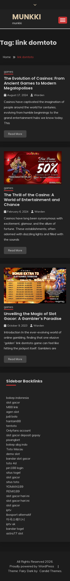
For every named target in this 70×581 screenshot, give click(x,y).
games (8, 71)
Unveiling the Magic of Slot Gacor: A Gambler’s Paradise (32, 316)
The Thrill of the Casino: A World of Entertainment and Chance (32, 199)
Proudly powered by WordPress (32, 566)
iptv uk (10, 524)
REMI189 (13, 491)
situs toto (12, 482)
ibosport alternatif (18, 515)
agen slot (12, 412)
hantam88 (13, 421)
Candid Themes (50, 571)
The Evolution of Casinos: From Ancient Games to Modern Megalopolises (34, 83)
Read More (15, 134)
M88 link (12, 407)
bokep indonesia (17, 398)
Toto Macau (14, 449)
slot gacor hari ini (17, 496)
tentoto (11, 426)
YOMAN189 (14, 486)
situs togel (13, 472)
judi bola (11, 416)
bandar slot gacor (18, 458)
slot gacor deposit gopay (23, 435)
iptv (8, 510)
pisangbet (13, 440)
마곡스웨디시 (15, 519)
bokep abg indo (16, 444)
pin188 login (14, 468)
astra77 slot (14, 533)
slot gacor (13, 402)
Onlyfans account (18, 430)
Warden (39, 95)
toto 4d (11, 463)
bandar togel (15, 529)
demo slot (13, 454)
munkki (26, 17)
